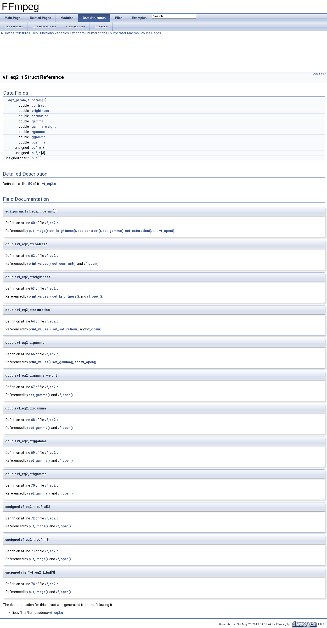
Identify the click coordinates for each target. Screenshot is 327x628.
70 (33, 485)
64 (33, 321)
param (37, 100)
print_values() (40, 263)
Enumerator (117, 33)
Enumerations (96, 33)
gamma (37, 121)
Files (34, 33)
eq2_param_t (18, 100)
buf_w (36, 148)
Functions (46, 33)
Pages (156, 33)
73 (33, 551)
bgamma (38, 142)
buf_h (36, 153)
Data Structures (17, 33)
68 (33, 420)
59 (30, 184)
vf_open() (166, 231)
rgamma (38, 132)
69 (33, 453)
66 (33, 354)
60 (33, 223)
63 (33, 288)
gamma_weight (44, 126)
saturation (40, 116)
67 (33, 387)
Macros (133, 33)
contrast (39, 105)
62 (33, 256)
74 (33, 584)
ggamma (38, 137)
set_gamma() (113, 231)
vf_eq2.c (49, 184)
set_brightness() (62, 231)
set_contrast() (89, 231)
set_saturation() (138, 231)
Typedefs (77, 33)
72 (33, 518)
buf (34, 158)
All (2, 33)
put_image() (38, 231)
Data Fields (319, 73)
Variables (62, 33)
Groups (145, 33)
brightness (40, 111)
